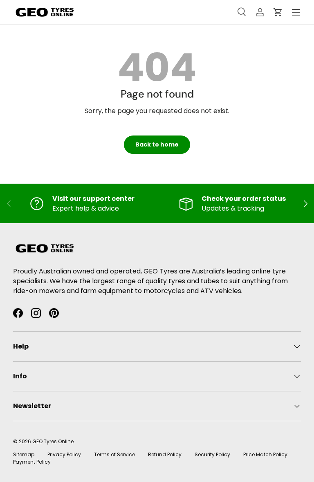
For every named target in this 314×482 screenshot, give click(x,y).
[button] (278, 12)
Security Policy (212, 454)
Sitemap (23, 454)
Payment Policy (32, 461)
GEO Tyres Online (53, 441)
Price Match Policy (265, 454)
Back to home (157, 144)
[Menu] (296, 12)
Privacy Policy (64, 454)
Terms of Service (114, 454)
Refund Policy (165, 454)
